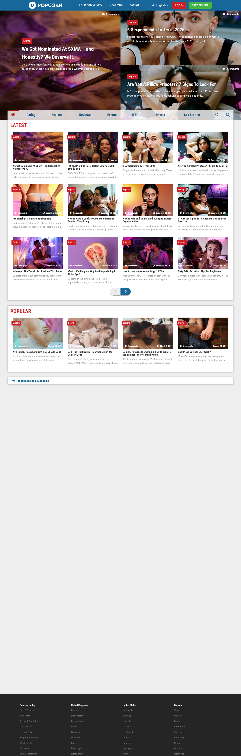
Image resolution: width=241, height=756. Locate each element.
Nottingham (77, 753)
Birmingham (77, 721)
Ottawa (177, 743)
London (75, 710)
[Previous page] (115, 291)
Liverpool (75, 737)
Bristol (74, 743)
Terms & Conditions (30, 721)
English (161, 5)
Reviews (85, 115)
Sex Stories (192, 115)
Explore (57, 115)
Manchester (77, 715)
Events (112, 115)
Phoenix (127, 721)
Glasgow (75, 732)
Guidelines (25, 715)
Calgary (178, 721)
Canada (178, 705)
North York (179, 753)
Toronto (178, 710)
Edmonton (179, 726)
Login (179, 5)
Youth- (23, 753)
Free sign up (200, 5)
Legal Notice (26, 726)
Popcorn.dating (24, 381)
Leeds (74, 726)
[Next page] (125, 291)
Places (160, 115)
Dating (31, 115)
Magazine (43, 381)
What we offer (27, 743)
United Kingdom (79, 705)
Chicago (127, 715)
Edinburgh (76, 748)
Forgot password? (29, 737)
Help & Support (27, 710)
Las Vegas (128, 748)
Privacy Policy (27, 732)
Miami (126, 753)
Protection (32, 753)
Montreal (178, 715)
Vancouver (179, 732)
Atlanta (126, 737)
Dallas (126, 726)
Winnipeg (179, 737)
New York (127, 710)
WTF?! (136, 115)
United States (129, 705)
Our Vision (25, 748)
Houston (127, 743)
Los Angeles (129, 732)
